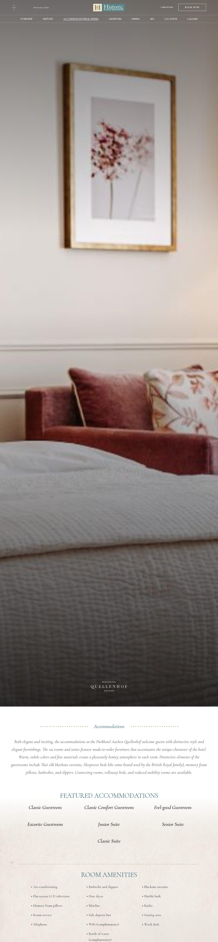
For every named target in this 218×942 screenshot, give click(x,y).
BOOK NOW (192, 7)
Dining (136, 19)
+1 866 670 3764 (166, 7)
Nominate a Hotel (41, 7)
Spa (152, 19)
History (48, 19)
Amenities (115, 19)
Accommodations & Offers (80, 19)
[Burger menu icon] (14, 7)
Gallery (192, 19)
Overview (26, 19)
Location (171, 19)
